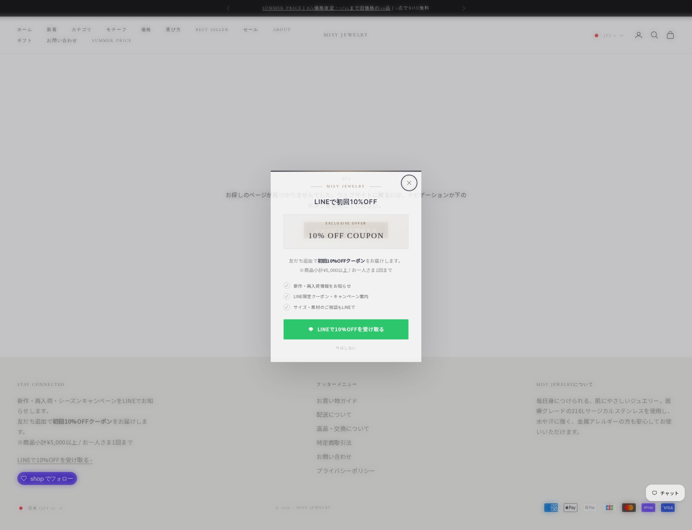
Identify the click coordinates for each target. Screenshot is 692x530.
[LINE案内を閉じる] (409, 181)
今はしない (346, 346)
